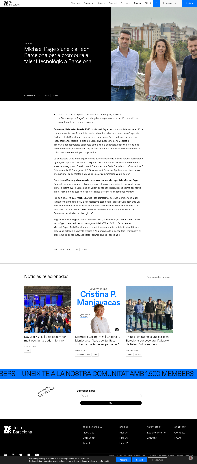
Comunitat (89, 3)
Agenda (101, 3)
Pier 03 (123, 438)
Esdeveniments (156, 432)
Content (113, 3)
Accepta (123, 460)
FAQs (177, 438)
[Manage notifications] (191, 458)
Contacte (179, 432)
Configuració (157, 460)
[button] (176, 3)
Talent (148, 3)
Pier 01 (123, 432)
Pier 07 (123, 443)
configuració (103, 461)
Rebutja (139, 460)
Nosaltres (75, 3)
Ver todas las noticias (158, 277)
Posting (138, 3)
